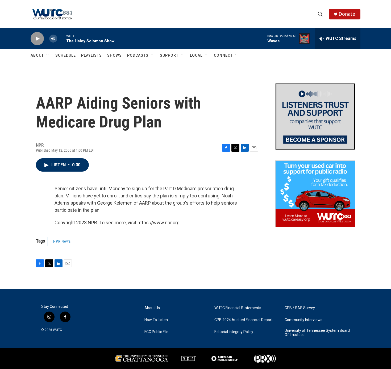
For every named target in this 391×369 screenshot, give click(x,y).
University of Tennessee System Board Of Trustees (317, 333)
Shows (114, 55)
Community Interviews (303, 320)
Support (169, 55)
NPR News (62, 241)
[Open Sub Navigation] (48, 55)
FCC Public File (156, 332)
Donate (347, 14)
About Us (152, 308)
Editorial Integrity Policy (233, 332)
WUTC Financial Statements (237, 308)
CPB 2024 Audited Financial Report (243, 320)
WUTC (57, 330)
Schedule (65, 55)
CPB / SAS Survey (300, 308)
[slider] (62, 38)
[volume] (53, 39)
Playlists (91, 55)
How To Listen (156, 320)
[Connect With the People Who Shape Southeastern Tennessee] (315, 117)
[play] (37, 39)
